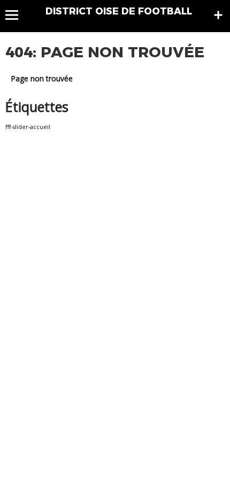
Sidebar (218, 15)
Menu (16, 15)
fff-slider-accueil (27, 127)
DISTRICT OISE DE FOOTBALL (118, 11)
